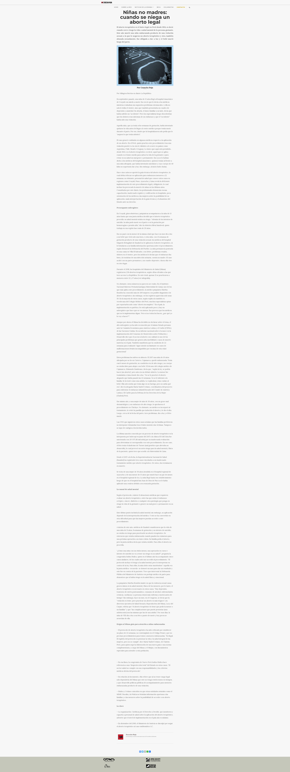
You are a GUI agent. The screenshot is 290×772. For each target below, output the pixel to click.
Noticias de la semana (143, 7)
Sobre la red (126, 7)
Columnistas (169, 7)
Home (116, 7)
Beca (158, 7)
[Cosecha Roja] (121, 738)
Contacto (181, 7)
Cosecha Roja (131, 735)
